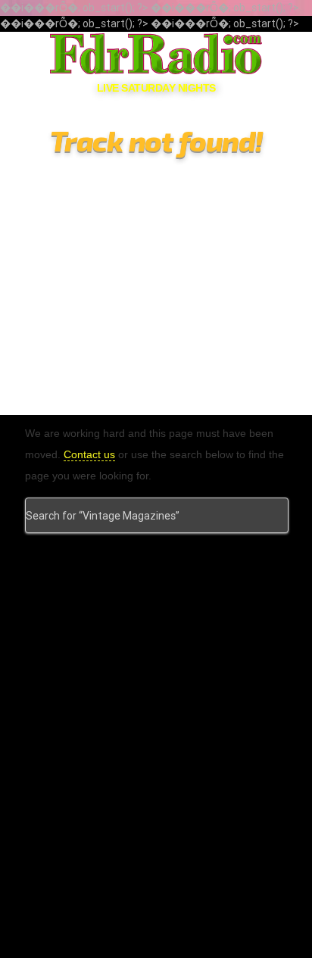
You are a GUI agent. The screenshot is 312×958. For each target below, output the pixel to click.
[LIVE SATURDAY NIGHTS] (156, 53)
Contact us (89, 454)
